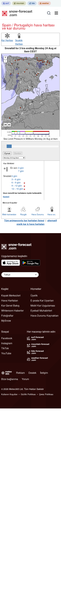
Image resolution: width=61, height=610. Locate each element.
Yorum (25, 379)
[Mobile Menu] (56, 13)
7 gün (21, 170)
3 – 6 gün (16, 179)
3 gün (21, 167)
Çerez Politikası (46, 394)
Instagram (6, 343)
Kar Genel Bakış (10, 305)
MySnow (6, 320)
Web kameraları (9, 214)
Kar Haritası (7, 40)
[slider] (9, 146)
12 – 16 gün (17, 188)
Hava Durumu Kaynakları (44, 315)
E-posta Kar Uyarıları (42, 300)
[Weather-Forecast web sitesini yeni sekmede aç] (44, 3)
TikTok (5, 348)
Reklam (20, 373)
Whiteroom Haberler (12, 310)
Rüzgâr (23, 214)
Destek (32, 373)
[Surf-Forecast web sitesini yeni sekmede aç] (6, 3)
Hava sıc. (51, 214)
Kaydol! (6, 196)
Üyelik (34, 295)
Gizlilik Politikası (28, 394)
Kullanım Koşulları (9, 394)
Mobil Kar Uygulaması (42, 305)
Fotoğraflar (7, 315)
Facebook (6, 338)
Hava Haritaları (9, 300)
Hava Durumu (37, 214)
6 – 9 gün (16, 182)
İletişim (44, 373)
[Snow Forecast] (16, 13)
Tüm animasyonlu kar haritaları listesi (24, 220)
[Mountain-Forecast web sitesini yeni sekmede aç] (19, 3)
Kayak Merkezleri (10, 295)
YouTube (6, 353)
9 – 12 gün (17, 185)
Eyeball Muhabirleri (41, 310)
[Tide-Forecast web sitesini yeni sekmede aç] (32, 3)
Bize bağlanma (9, 379)
